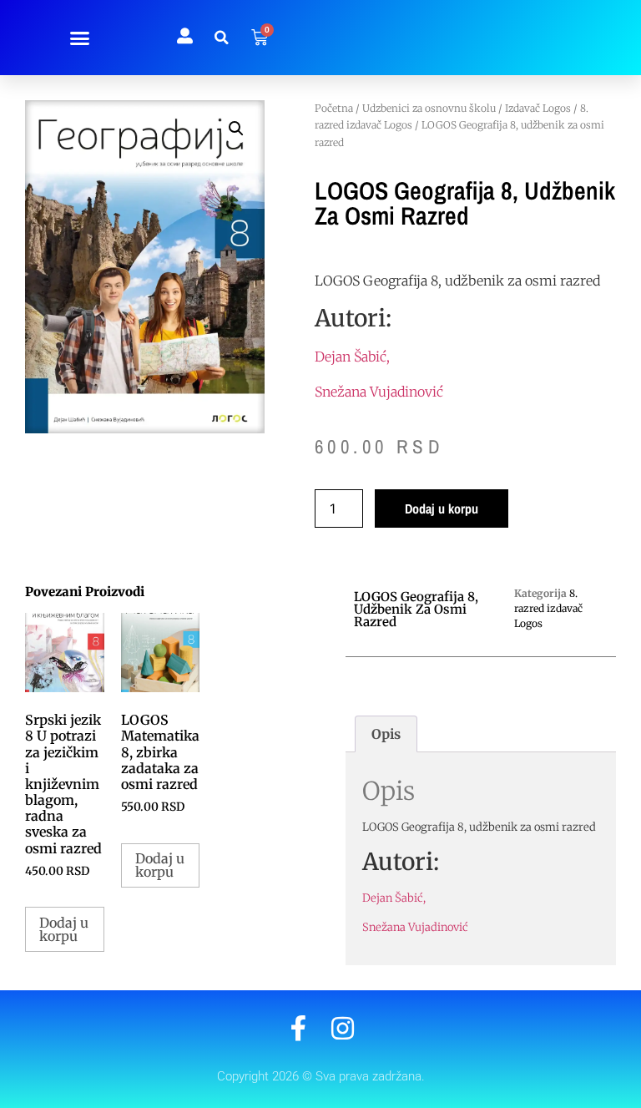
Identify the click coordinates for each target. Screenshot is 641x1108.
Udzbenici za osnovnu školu (429, 108)
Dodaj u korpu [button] (63, 929)
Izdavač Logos (538, 108)
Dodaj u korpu (441, 508)
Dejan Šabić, (352, 356)
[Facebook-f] (298, 1028)
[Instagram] (343, 1028)
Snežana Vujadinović (379, 391)
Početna (334, 108)
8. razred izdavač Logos (548, 608)
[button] (80, 37)
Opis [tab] (386, 734)
